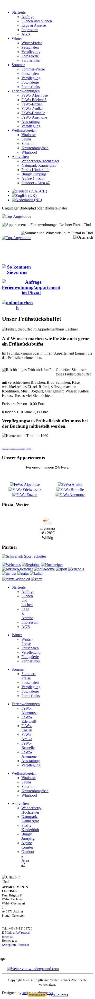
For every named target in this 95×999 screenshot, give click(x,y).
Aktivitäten (20, 157)
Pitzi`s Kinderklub (35, 170)
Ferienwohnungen (26, 91)
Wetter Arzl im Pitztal (47, 514)
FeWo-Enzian (32, 104)
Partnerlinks (30, 60)
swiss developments (37, 993)
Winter (17, 38)
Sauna (26, 139)
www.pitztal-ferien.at (15, 945)
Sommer (18, 65)
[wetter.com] (37, 995)
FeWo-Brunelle (33, 113)
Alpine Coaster (33, 178)
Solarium (28, 143)
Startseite (19, 12)
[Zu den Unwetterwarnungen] (47, 525)
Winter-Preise (31, 43)
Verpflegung (30, 52)
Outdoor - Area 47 (35, 183)
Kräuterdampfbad (34, 148)
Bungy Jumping (33, 174)
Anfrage (27, 17)
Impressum (29, 30)
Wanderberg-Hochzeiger (40, 161)
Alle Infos (60, 995)
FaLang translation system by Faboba (16, 449)
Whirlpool (29, 152)
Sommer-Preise (33, 69)
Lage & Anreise (33, 25)
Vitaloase (28, 135)
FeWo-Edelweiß (34, 100)
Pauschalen (30, 47)
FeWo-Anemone (34, 117)
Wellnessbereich (24, 130)
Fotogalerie (30, 56)
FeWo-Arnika (32, 108)
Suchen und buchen (36, 21)
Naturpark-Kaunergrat (38, 165)
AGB (25, 34)
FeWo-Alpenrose (34, 95)
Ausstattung (30, 122)
